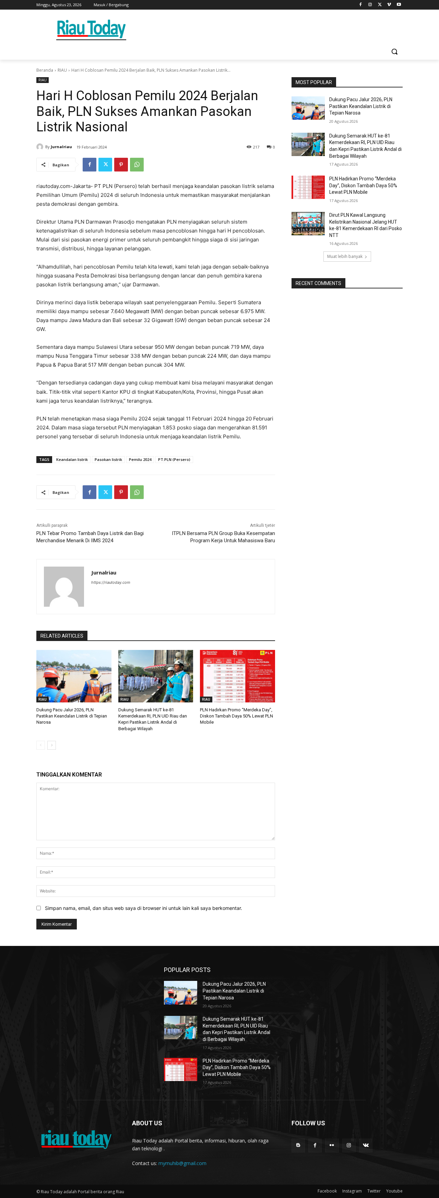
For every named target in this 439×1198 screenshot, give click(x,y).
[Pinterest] (121, 164)
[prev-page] (40, 745)
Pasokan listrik (108, 459)
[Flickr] (332, 1145)
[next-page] (51, 745)
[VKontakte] (365, 1145)
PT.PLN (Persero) (174, 459)
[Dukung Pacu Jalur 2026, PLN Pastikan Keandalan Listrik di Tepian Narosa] (73, 676)
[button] (394, 51)
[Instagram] (370, 5)
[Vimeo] (389, 5)
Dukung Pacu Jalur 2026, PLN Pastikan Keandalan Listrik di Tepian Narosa (71, 716)
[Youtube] (399, 5)
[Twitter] (380, 5)
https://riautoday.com (110, 582)
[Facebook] (361, 5)
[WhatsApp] (137, 164)
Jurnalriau (61, 146)
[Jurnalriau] (40, 146)
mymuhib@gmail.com (182, 1163)
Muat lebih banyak (345, 256)
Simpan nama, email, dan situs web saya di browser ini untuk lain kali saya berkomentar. (143, 908)
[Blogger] (298, 1145)
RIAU (62, 70)
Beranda (44, 70)
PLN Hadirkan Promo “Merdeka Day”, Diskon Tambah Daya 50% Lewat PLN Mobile (236, 716)
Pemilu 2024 (140, 459)
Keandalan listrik (72, 459)
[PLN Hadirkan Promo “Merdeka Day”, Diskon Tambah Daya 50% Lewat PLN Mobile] (237, 676)
